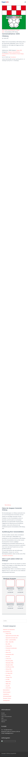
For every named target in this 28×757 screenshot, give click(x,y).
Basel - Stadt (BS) (9, 641)
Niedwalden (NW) (9, 662)
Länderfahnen (6, 694)
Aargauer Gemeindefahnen (14, 52)
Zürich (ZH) (8, 687)
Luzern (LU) (8, 658)
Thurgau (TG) (9, 677)
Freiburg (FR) (9, 646)
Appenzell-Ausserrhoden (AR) (12, 635)
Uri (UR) (7, 679)
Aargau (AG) (19, 50)
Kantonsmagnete (6, 692)
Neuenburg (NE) (9, 660)
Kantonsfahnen (6, 690)
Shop (6, 30)
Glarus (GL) (8, 652)
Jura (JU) (8, 656)
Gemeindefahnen (11, 30)
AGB (2, 718)
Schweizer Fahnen (7, 698)
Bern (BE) (8, 644)
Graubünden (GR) (10, 654)
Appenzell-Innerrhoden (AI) (11, 637)
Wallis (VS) (8, 683)
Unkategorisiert (6, 700)
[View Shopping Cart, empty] (25, 2)
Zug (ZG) (8, 685)
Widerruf (3, 721)
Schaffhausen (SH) (10, 666)
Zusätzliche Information (8, 555)
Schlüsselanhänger (7, 696)
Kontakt (3, 713)
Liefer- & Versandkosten (6, 716)
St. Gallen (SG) (9, 673)
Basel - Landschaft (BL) (11, 639)
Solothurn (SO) (9, 671)
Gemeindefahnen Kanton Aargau (17, 53)
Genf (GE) (8, 650)
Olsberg (3, 55)
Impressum (3, 714)
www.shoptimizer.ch (5, 755)
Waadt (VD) (8, 681)
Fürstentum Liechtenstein (11, 648)
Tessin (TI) (8, 675)
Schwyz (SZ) (8, 669)
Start (3, 30)
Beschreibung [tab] (8, 505)
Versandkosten (13, 57)
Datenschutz (4, 720)
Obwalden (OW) (9, 664)
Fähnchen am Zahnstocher (9, 629)
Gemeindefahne (5, 53)
